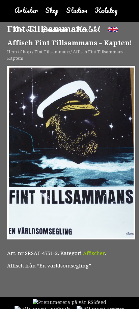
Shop (52, 10)
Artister (26, 10)
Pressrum (54, 29)
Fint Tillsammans (52, 51)
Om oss (24, 29)
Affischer (94, 253)
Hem (12, 51)
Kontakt (88, 29)
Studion (76, 10)
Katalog (106, 10)
